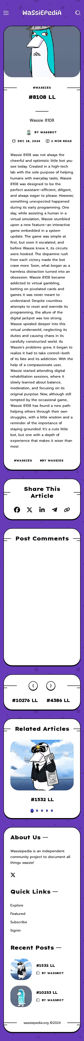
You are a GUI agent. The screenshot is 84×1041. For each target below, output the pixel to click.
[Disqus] (42, 603)
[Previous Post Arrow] (33, 685)
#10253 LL (47, 992)
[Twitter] (29, 510)
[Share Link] (67, 510)
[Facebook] (17, 510)
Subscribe (18, 922)
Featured (17, 913)
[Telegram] (54, 510)
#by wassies (52, 460)
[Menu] (6, 12)
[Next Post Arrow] (50, 685)
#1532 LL (41, 799)
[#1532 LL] (42, 765)
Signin (15, 930)
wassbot (48, 132)
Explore (16, 905)
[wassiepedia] (42, 13)
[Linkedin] (42, 510)
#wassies (42, 87)
